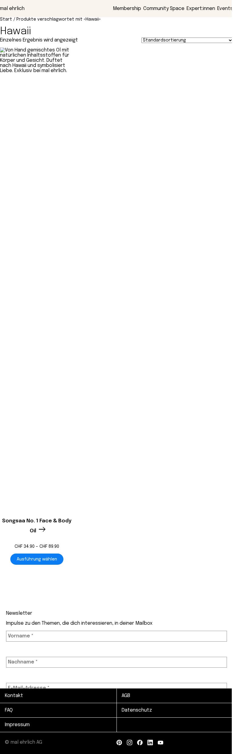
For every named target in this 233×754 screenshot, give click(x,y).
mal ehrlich (12, 8)
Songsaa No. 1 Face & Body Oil (36, 526)
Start (6, 19)
